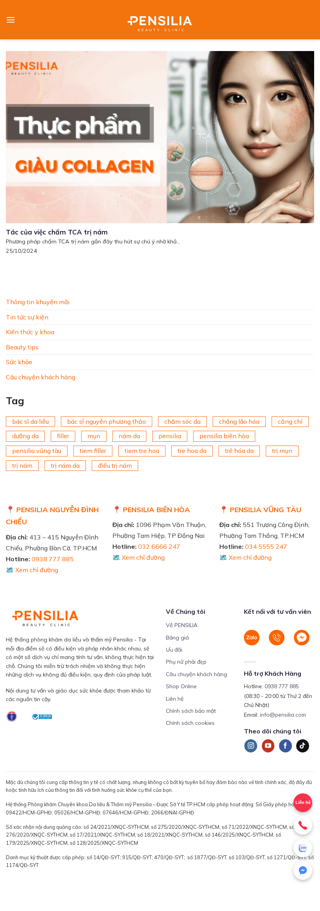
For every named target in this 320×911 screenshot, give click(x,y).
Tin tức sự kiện (27, 317)
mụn (93, 436)
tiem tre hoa (141, 451)
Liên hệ (303, 802)
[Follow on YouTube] (268, 745)
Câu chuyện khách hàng (40, 377)
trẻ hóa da (239, 451)
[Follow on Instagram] (250, 745)
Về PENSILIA (181, 625)
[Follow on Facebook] (285, 745)
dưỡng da (25, 436)
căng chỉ (290, 421)
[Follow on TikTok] (302, 745)
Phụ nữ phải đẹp (186, 661)
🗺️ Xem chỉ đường (32, 570)
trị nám (22, 465)
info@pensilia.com (283, 714)
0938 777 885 (53, 559)
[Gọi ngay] (302, 825)
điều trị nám (115, 465)
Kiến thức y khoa (30, 332)
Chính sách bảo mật (191, 710)
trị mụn (282, 451)
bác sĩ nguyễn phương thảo (106, 421)
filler (63, 436)
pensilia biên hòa (224, 436)
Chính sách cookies (190, 722)
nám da (129, 436)
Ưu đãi (174, 649)
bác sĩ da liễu (30, 421)
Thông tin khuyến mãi (37, 302)
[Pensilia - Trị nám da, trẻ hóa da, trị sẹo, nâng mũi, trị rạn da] (160, 19)
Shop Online (181, 686)
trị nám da (65, 465)
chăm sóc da (182, 421)
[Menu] (10, 19)
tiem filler (93, 451)
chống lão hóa (239, 421)
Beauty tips (22, 347)
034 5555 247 (266, 546)
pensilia (169, 436)
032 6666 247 (159, 546)
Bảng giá (177, 637)
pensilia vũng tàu (36, 451)
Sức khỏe (19, 362)
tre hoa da (192, 451)
